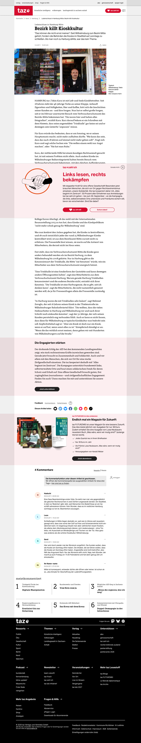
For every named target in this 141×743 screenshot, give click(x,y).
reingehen (20, 691)
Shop (18, 712)
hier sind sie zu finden (60, 483)
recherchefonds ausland (110, 645)
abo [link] (98, 3)
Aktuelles (76, 634)
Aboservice (48, 708)
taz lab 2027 (77, 687)
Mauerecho (20, 684)
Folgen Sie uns (104, 621)
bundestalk (20, 673)
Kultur (18, 645)
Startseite (19, 18)
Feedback (48, 705)
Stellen (75, 645)
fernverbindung (22, 676)
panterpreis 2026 (107, 652)
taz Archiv (104, 684)
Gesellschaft (21, 641)
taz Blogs (104, 674)
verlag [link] (18, 3)
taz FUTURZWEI (106, 677)
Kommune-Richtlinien (105, 725)
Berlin (18, 652)
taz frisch (48, 676)
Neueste (97, 470)
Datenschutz (86, 729)
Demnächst (77, 673)
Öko (17, 638)
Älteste (103, 470)
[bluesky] (118, 622)
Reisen (18, 705)
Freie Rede (20, 687)
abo (101, 634)
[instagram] (123, 622)
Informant (76, 729)
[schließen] (123, 167)
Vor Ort (75, 676)
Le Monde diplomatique (110, 681)
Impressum (97, 729)
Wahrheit (19, 659)
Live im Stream (78, 680)
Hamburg (35, 18)
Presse (75, 648)
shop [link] (36, 3)
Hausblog (76, 638)
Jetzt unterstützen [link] (47, 389)
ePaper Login (49, 712)
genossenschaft (106, 638)
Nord (27, 18)
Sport (18, 648)
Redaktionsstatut (88, 725)
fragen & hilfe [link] (44, 3)
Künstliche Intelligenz (52, 634)
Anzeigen (20, 716)
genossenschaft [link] (107, 3)
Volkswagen (49, 638)
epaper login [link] (119, 3)
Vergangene (77, 684)
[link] (43, 10)
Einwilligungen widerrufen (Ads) (85, 732)
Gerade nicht (115, 167)
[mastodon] (113, 622)
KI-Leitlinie (119, 725)
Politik (18, 634)
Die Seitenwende (79, 641)
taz (22, 621)
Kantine (19, 709)
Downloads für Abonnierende (56, 715)
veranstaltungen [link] (27, 3)
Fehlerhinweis (62, 403)
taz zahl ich (104, 641)
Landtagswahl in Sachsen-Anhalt (55, 643)
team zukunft (49, 673)
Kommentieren (50, 403)
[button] (124, 11)
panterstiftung (106, 648)
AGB (104, 729)
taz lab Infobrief (50, 684)
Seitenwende (112, 729)
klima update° (21, 680)
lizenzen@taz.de (32, 728)
